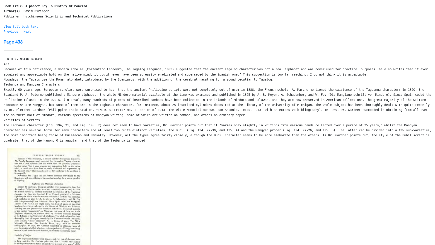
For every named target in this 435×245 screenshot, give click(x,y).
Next (27, 31)
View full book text (21, 26)
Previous (11, 31)
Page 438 (13, 42)
